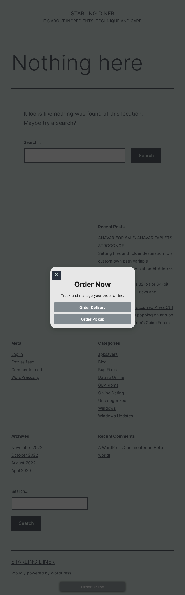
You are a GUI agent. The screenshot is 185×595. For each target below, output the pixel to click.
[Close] (56, 275)
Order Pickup (92, 319)
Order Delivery (92, 307)
